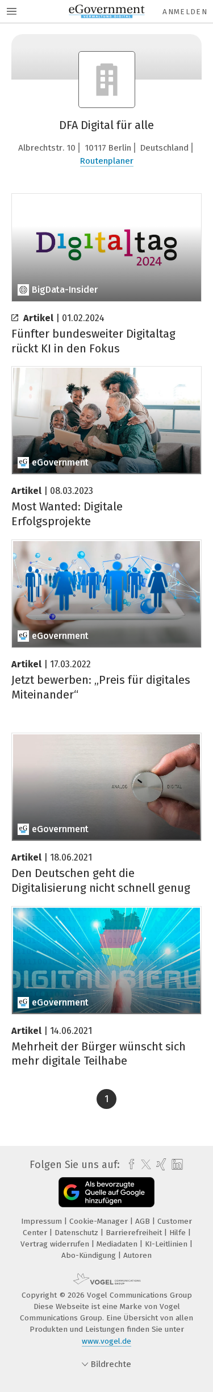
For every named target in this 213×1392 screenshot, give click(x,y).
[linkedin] (176, 1165)
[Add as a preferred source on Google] (106, 1192)
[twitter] (143, 1164)
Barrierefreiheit (135, 1232)
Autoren (137, 1255)
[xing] (160, 1164)
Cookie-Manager (99, 1221)
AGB (143, 1221)
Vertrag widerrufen (55, 1244)
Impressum (42, 1221)
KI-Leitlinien (167, 1244)
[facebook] (128, 1164)
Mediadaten (118, 1244)
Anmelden (184, 11)
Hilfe (178, 1232)
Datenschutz (78, 1232)
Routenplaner (106, 161)
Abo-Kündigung (89, 1255)
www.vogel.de (106, 1341)
